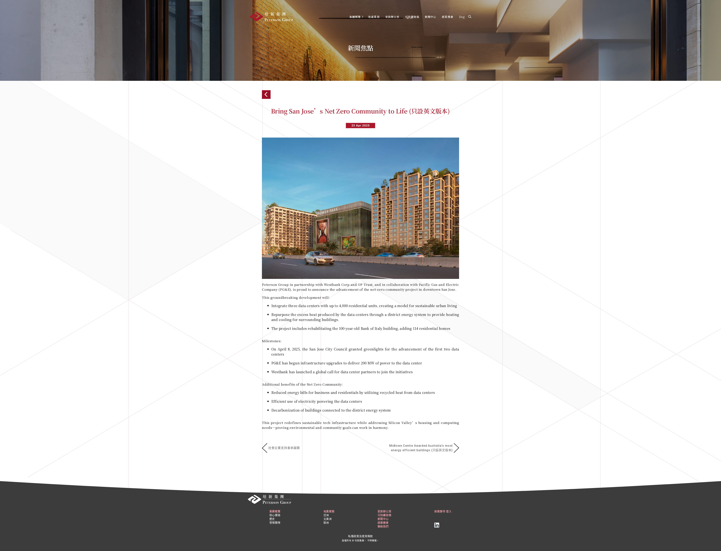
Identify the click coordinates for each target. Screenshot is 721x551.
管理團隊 (275, 522)
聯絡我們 (383, 526)
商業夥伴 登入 (443, 511)
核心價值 (275, 515)
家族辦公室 (392, 17)
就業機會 (447, 17)
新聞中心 (430, 17)
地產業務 (373, 17)
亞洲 (326, 515)
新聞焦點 (360, 48)
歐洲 (326, 522)
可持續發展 (412, 17)
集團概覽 (355, 17)
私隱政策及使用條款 (360, 536)
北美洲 (328, 518)
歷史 (272, 518)
